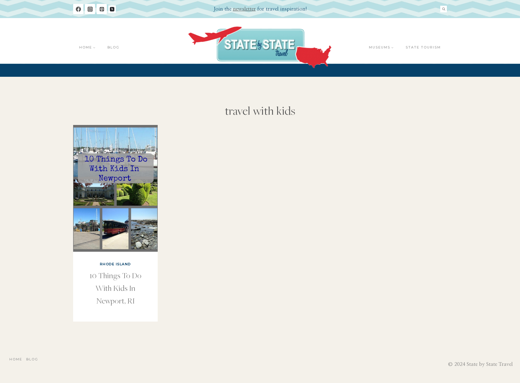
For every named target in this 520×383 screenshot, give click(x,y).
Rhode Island (115, 264)
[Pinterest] (102, 9)
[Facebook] (78, 9)
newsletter (244, 8)
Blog (113, 47)
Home (15, 359)
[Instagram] (90, 9)
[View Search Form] (443, 9)
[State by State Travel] (260, 47)
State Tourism (423, 47)
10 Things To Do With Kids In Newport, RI (115, 288)
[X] (112, 9)
